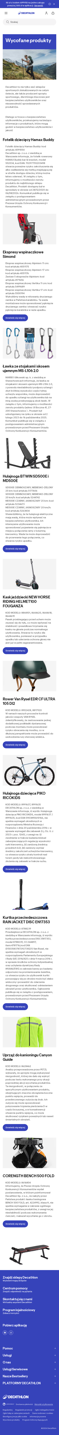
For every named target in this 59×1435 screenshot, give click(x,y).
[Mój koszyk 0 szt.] (53, 13)
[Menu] (6, 13)
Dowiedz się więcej (15, 318)
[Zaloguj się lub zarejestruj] (46, 13)
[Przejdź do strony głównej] (26, 13)
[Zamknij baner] (54, 4)
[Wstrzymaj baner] (49, 4)
